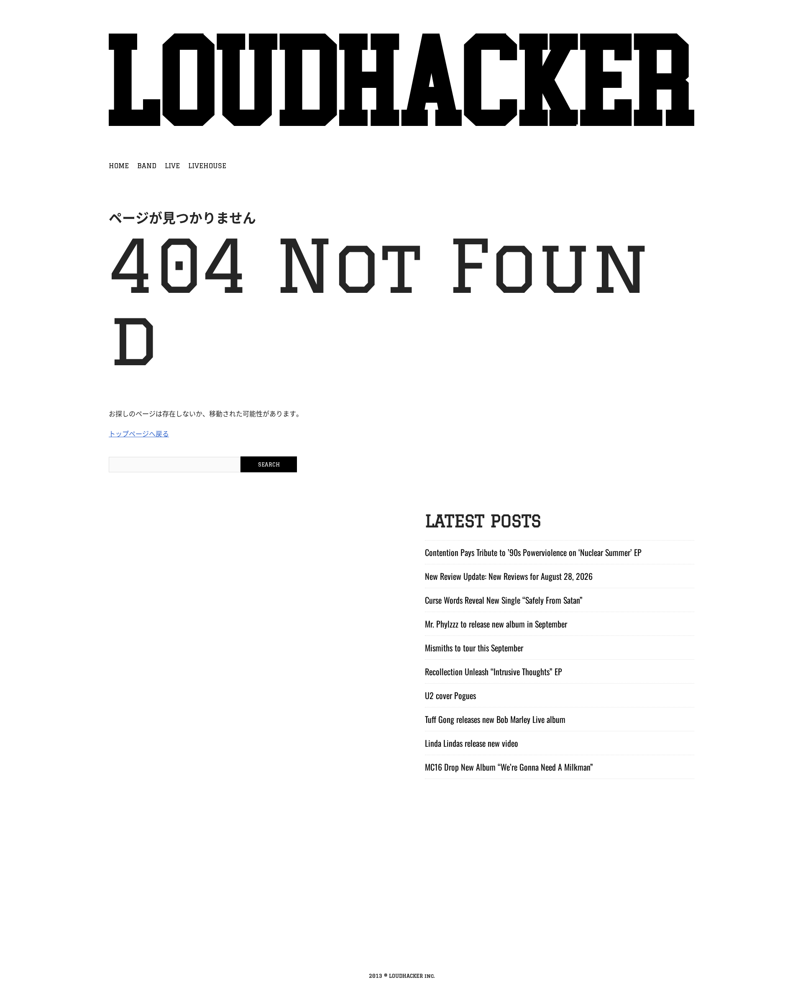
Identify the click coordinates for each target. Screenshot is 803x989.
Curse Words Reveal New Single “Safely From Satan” (504, 600)
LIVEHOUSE (207, 165)
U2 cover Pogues (450, 695)
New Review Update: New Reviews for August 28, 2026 (509, 576)
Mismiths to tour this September (474, 647)
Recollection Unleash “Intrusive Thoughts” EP (493, 671)
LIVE (172, 165)
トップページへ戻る (139, 433)
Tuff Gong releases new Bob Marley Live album (495, 719)
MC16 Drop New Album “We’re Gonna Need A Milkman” (509, 767)
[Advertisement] (401, 904)
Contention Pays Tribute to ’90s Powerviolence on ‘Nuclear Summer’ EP (533, 552)
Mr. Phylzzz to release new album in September (496, 623)
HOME (119, 165)
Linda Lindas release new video (471, 743)
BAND (146, 165)
